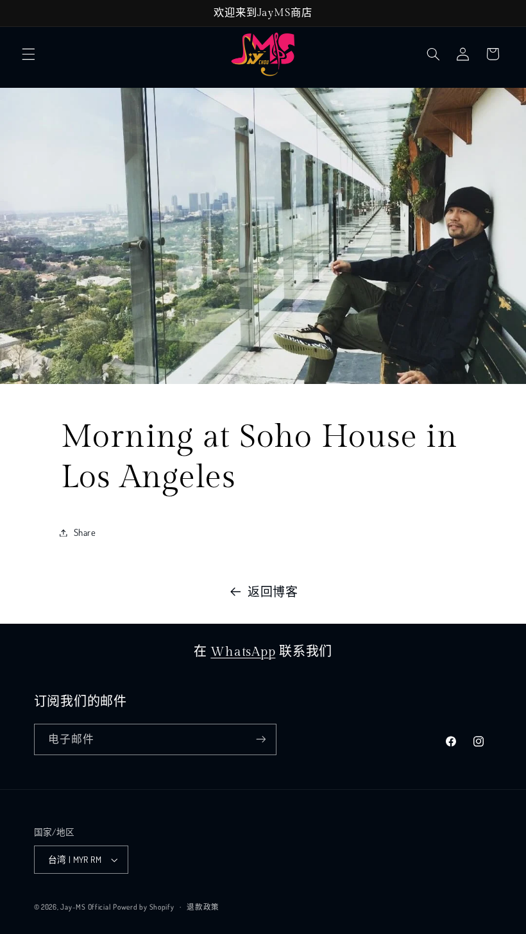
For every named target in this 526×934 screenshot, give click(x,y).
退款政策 (203, 907)
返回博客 (273, 591)
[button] (28, 54)
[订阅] (260, 739)
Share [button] (85, 532)
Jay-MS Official (85, 907)
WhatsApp (242, 652)
